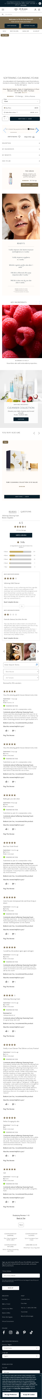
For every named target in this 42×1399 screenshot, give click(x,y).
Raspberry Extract (22, 360)
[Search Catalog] (3, 14)
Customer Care (25, 1299)
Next (21, 1225)
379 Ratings (19, 96)
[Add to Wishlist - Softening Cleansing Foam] (19, 137)
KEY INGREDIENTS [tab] (8, 149)
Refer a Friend (6, 1304)
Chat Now (24, 1303)
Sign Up (10, 1288)
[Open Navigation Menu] (3, 9)
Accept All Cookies (29, 1394)
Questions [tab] (26, 512)
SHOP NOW (21, 419)
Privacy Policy (32, 1280)
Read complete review (11, 602)
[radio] (7, 107)
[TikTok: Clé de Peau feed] (31, 1334)
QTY (5, 116)
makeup (36, 31)
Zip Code (4, 1367)
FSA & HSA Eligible (7, 1317)
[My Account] (35, 9)
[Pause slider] (40, 3)
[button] (39, 9)
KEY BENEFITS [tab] (6, 155)
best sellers (14, 31)
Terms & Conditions (25, 1388)
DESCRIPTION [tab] (6, 143)
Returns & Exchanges (27, 1316)
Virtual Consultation (8, 1321)
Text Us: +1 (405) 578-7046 (28, 1308)
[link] (11, 96)
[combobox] (21, 14)
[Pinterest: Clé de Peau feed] (24, 1334)
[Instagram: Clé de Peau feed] (10, 1334)
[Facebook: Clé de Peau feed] (3, 1334)
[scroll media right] (38, 651)
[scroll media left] (4, 651)
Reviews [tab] (12, 512)
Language (5, 1352)
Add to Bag (30, 184)
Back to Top (21, 1218)
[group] (21, 129)
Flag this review (8, 735)
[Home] (21, 9)
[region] (21, 1386)
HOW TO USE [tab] (6, 161)
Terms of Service (6, 1281)
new (4, 31)
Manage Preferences (11, 1394)
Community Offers (7, 1308)
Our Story (4, 1299)
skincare (26, 31)
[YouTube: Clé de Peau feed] (17, 1334)
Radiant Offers (6, 1313)
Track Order (24, 1312)
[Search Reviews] (37, 664)
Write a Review (30, 96)
